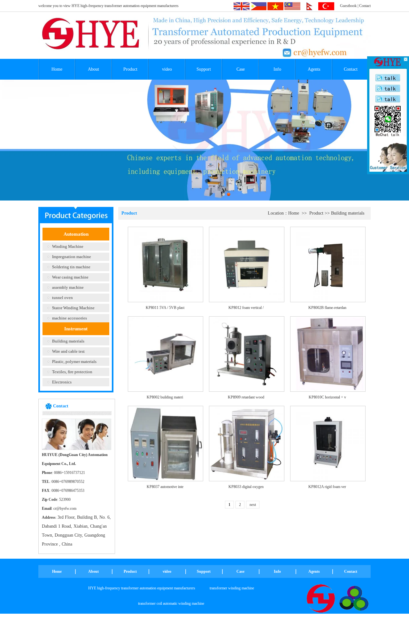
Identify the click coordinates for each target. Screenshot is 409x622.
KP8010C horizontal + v (327, 397)
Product (130, 69)
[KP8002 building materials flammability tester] (165, 353)
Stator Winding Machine (73, 307)
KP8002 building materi (165, 397)
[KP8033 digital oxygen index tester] (246, 443)
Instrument (76, 328)
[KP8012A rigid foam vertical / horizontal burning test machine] (328, 443)
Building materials (68, 341)
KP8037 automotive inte (165, 486)
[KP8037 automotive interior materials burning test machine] (165, 443)
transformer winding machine (232, 588)
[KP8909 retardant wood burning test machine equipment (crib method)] (246, 353)
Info (277, 69)
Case (240, 69)
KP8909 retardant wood (246, 397)
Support (204, 69)
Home (56, 69)
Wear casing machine (70, 277)
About (93, 69)
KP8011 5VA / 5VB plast (165, 307)
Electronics (62, 382)
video (167, 69)
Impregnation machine (71, 256)
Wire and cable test (68, 351)
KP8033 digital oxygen (246, 486)
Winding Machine (67, 246)
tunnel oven (62, 297)
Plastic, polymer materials (74, 361)
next (253, 504)
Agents (314, 69)
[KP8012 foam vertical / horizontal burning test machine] (246, 264)
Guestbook (348, 6)
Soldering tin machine (71, 266)
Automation (76, 234)
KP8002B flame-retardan (327, 307)
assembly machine (68, 287)
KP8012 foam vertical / (246, 307)
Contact (365, 6)
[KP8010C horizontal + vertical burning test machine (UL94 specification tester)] (328, 353)
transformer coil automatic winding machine (171, 603)
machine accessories (69, 318)
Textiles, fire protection (72, 371)
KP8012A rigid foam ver (327, 486)
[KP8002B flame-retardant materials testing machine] (328, 264)
